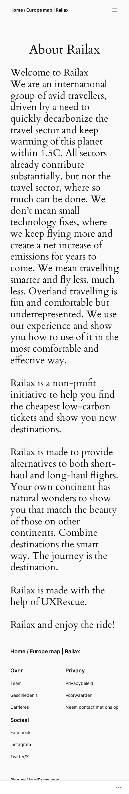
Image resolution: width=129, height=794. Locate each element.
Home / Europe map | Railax (39, 10)
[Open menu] (115, 10)
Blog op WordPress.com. (35, 779)
